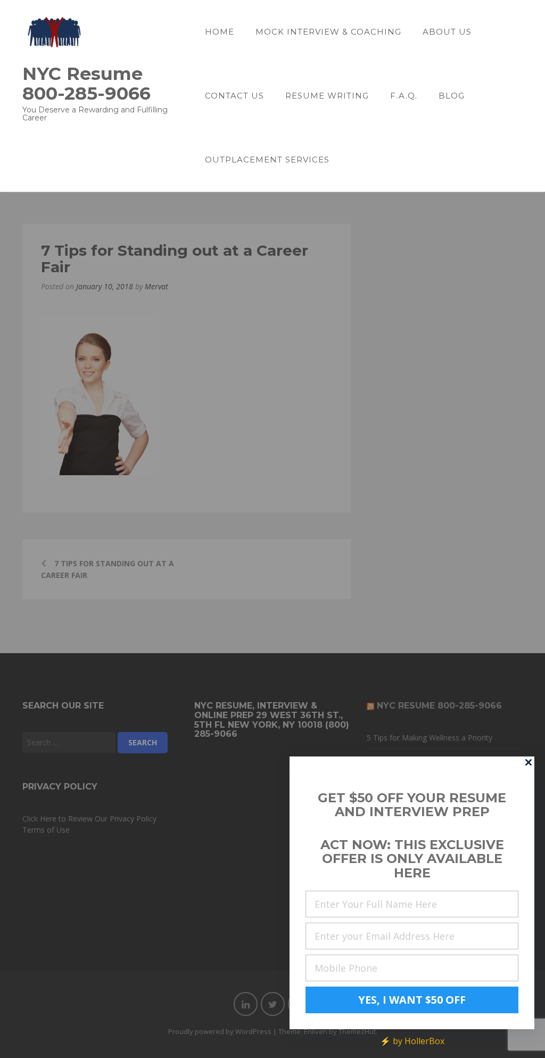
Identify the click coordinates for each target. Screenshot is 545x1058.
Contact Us (234, 96)
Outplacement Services (267, 159)
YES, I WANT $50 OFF (412, 999)
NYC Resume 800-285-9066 (86, 83)
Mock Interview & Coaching (328, 32)
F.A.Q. (403, 96)
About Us (447, 32)
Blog (452, 96)
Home (219, 32)
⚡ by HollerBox (412, 1041)
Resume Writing (327, 96)
